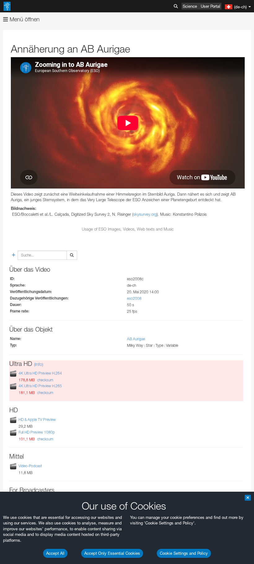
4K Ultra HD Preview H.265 (40, 386)
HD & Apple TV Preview (37, 419)
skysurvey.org (145, 214)
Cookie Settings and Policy (184, 553)
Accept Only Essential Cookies (112, 553)
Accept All (55, 553)
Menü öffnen (24, 19)
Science (190, 6)
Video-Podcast (30, 466)
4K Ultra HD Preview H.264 (40, 373)
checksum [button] (44, 380)
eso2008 (134, 298)
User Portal (210, 6)
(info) (38, 364)
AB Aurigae (136, 339)
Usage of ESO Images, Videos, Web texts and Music (128, 229)
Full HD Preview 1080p (37, 432)
